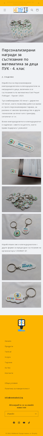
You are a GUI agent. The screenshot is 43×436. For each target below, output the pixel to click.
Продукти (9, 346)
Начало (8, 341)
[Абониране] (35, 414)
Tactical (8, 352)
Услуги (8, 357)
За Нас (8, 368)
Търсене (8, 362)
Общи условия (11, 383)
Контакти (9, 373)
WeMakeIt (15, 433)
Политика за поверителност (17, 388)
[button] (4, 10)
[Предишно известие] (4, 3)
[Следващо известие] (38, 3)
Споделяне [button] (9, 77)
